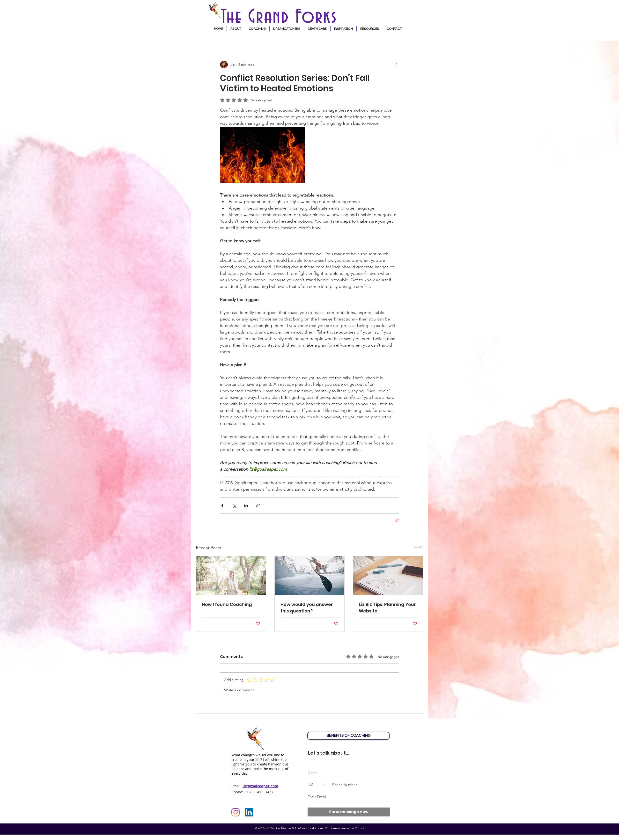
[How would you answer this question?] (310, 575)
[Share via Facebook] (222, 505)
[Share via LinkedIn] (246, 505)
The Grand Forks (282, 17)
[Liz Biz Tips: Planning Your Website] (388, 575)
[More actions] (396, 64)
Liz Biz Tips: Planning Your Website (387, 607)
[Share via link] (258, 505)
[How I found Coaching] (231, 575)
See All (418, 547)
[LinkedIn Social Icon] (249, 812)
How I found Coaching (227, 604)
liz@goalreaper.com (260, 785)
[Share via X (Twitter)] (234, 505)
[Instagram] (235, 812)
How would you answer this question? (306, 607)
